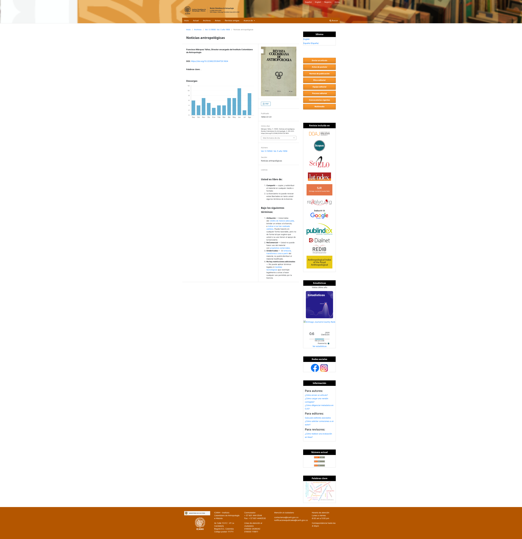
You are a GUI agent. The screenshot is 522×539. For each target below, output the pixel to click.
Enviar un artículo (319, 60)
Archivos (207, 20)
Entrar (337, 2)
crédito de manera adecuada (282, 221)
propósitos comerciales (280, 248)
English (318, 2)
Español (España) (311, 43)
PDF (267, 104)
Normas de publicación (319, 73)
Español (308, 2)
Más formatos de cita (271, 138)
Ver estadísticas (320, 346)
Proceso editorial (319, 93)
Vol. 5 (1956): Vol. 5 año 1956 (217, 29)
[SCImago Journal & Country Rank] (319, 322)
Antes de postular (319, 67)
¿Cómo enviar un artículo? (316, 395)
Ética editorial (319, 80)
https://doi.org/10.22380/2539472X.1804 (209, 61)
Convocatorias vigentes (319, 100)
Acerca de (248, 20)
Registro (327, 2)
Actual (196, 20)
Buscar (334, 20)
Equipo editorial (319, 87)
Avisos (217, 20)
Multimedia (319, 106)
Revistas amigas (232, 20)
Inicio (186, 20)
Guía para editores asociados (318, 418)
